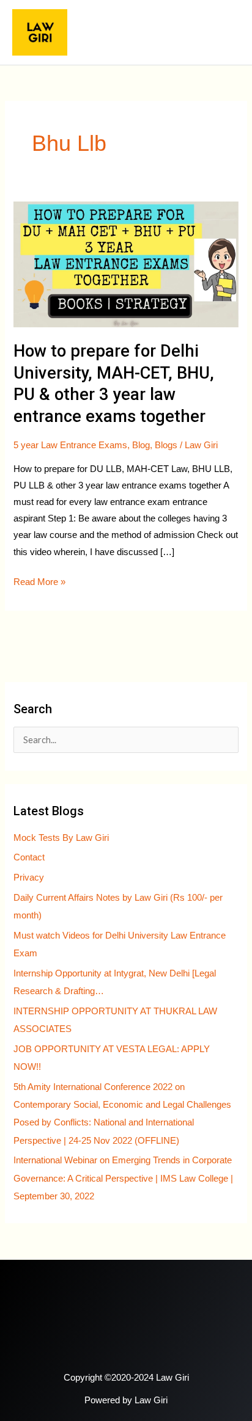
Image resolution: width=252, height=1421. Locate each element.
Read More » (39, 580)
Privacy (28, 877)
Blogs (166, 445)
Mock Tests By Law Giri (61, 838)
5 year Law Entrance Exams (70, 445)
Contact (29, 857)
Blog (141, 445)
